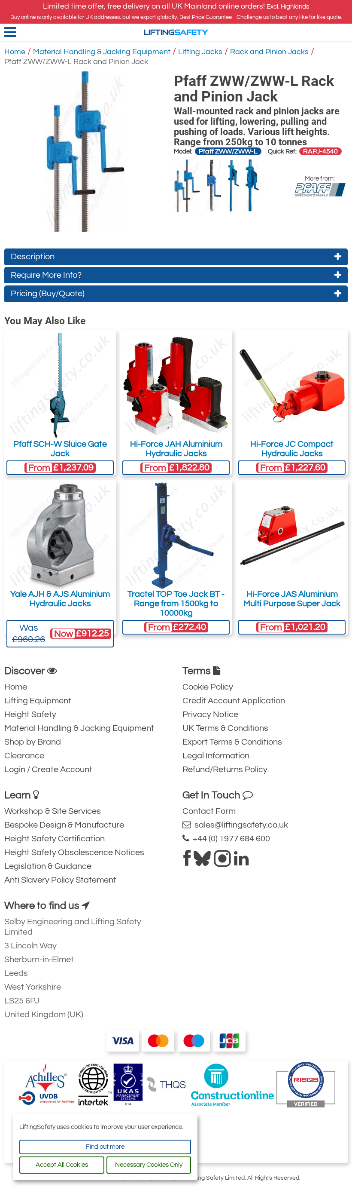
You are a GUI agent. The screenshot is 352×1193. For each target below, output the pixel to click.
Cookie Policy (207, 687)
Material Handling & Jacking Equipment (101, 52)
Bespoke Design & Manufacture (64, 825)
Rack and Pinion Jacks (269, 52)
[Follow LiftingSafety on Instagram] (222, 862)
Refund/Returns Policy (224, 769)
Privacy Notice (210, 714)
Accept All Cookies (62, 1165)
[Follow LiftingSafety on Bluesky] (202, 862)
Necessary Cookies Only (148, 1165)
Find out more (105, 1147)
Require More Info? (46, 275)
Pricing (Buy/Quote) (48, 293)
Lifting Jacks (200, 52)
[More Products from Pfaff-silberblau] (320, 189)
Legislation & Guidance (47, 866)
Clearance (24, 755)
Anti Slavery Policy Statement (60, 880)
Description (33, 256)
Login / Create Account (48, 769)
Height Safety (30, 714)
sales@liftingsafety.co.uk (239, 825)
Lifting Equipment (37, 700)
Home (14, 52)
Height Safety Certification (54, 838)
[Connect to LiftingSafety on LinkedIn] (241, 862)
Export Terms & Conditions (232, 742)
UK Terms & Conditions (225, 728)
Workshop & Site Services (52, 811)
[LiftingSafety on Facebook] (186, 862)
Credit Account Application (233, 700)
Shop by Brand (32, 742)
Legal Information (215, 755)
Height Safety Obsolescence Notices (74, 852)
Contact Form (209, 811)
